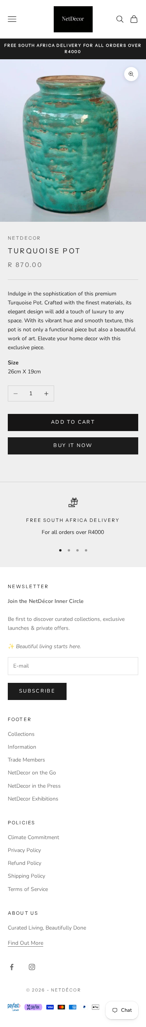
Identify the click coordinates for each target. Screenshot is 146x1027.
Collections (21, 734)
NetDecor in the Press (34, 786)
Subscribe (37, 691)
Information (22, 747)
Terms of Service (28, 889)
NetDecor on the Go (32, 772)
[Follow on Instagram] (32, 967)
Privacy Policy (24, 850)
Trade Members (26, 760)
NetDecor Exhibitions (33, 799)
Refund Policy (24, 863)
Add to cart (73, 422)
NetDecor (24, 238)
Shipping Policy (26, 876)
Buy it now (72, 445)
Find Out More (25, 943)
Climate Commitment (33, 837)
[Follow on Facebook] (12, 967)
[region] (73, 517)
